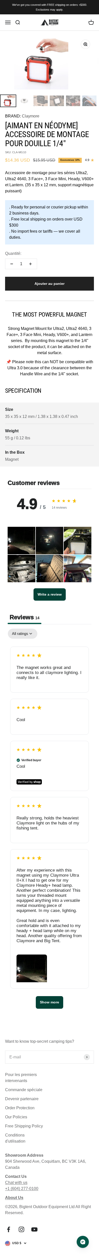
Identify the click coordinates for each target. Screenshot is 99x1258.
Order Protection (20, 1108)
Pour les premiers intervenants (21, 1077)
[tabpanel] (49, 821)
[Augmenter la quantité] (30, 264)
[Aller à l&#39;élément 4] (57, 101)
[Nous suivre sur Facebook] (8, 1229)
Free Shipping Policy (24, 1126)
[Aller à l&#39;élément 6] (89, 101)
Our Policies (16, 1117)
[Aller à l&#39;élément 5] (73, 101)
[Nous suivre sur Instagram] (21, 1229)
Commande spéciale (23, 1090)
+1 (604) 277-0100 (21, 1188)
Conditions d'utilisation (15, 1138)
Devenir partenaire (22, 1099)
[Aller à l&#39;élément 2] (24, 101)
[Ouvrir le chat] (83, 1242)
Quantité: (13, 253)
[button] (21, 540)
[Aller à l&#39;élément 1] (8, 101)
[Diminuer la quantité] (11, 264)
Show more (49, 1002)
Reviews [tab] (24, 617)
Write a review (50, 594)
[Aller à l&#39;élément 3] (41, 101)
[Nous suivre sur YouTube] (34, 1229)
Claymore (30, 116)
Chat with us (16, 1182)
